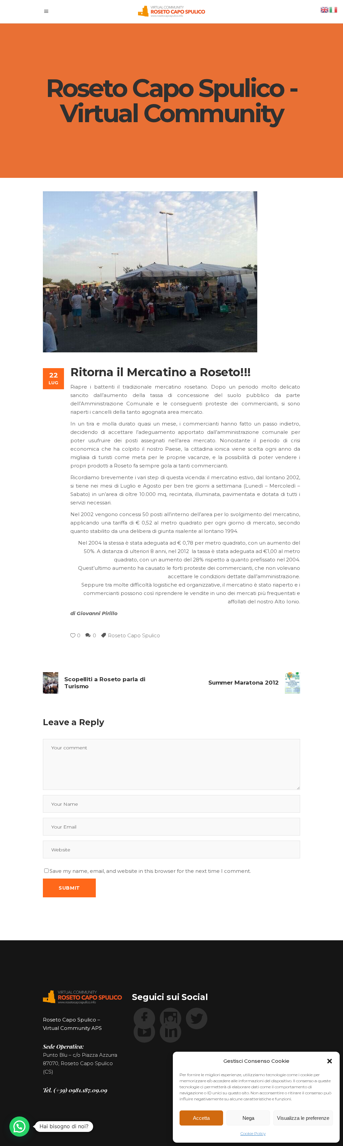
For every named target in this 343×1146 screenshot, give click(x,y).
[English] (325, 9)
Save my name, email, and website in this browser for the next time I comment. (150, 871)
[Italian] (333, 9)
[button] (329, 1061)
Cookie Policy (253, 1133)
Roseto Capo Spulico (134, 635)
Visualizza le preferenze (303, 1118)
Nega (248, 1118)
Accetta (201, 1118)
